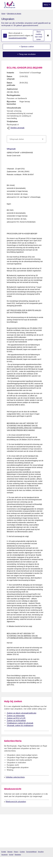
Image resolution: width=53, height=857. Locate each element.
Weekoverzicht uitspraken (16, 802)
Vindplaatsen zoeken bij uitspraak (20, 723)
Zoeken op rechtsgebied (16, 721)
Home (3, 13)
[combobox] (26, 139)
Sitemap (10, 851)
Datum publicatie (11, 84)
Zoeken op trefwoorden (16, 716)
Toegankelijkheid (31, 851)
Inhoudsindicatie (14, 108)
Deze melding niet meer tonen (38, 35)
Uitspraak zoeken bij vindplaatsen (20, 725)
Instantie (10, 73)
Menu (46, 5)
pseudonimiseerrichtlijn (17, 38)
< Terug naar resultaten (26, 54)
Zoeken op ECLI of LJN (16, 718)
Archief (11, 854)
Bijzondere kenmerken (11, 103)
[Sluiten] (48, 35)
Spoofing (41, 851)
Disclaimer (18, 854)
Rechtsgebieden (13, 95)
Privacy (16, 851)
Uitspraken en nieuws (14, 13)
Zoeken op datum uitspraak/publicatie (21, 713)
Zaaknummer (12, 89)
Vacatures (4, 854)
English (3, 851)
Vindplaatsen (12, 121)
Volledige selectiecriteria (15, 777)
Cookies (22, 851)
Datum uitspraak (11, 77)
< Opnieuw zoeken (26, 47)
